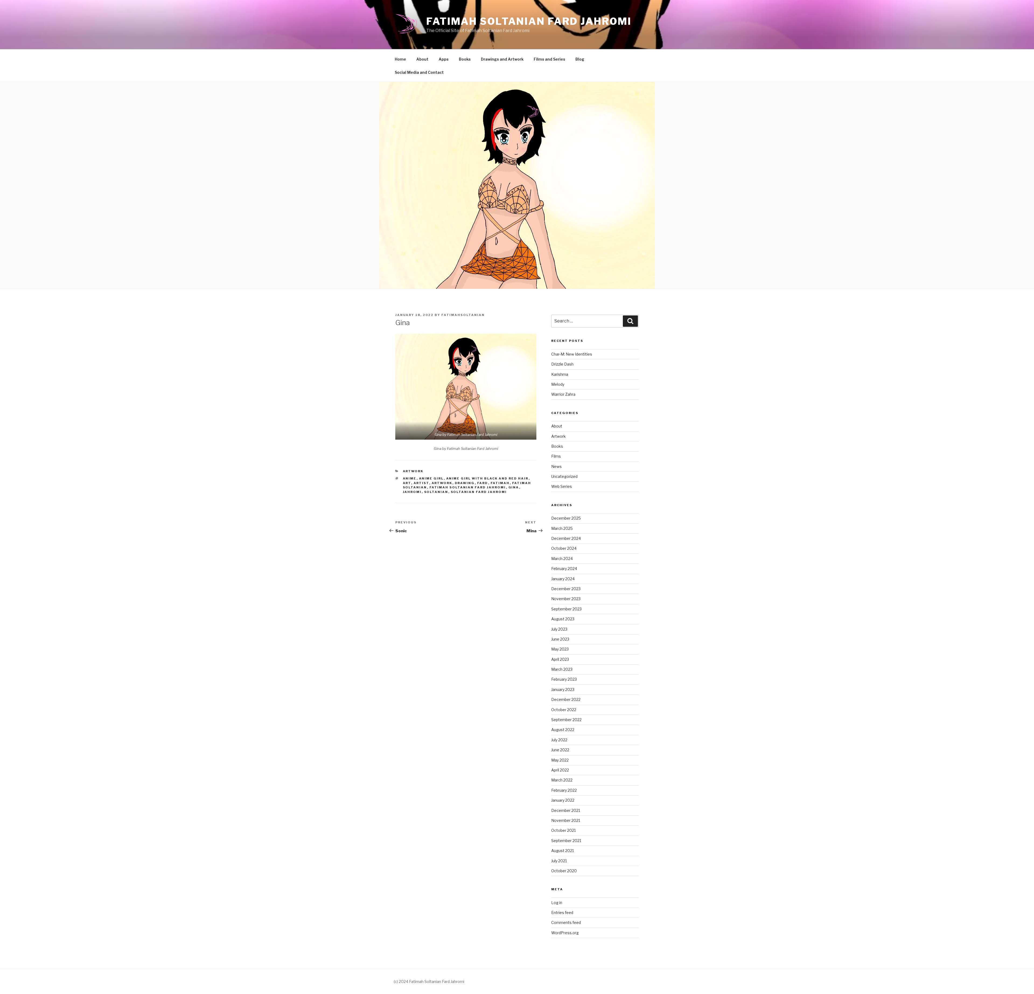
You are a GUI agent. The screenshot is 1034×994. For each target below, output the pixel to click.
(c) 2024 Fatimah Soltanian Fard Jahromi (429, 981)
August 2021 (562, 850)
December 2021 (565, 810)
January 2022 (562, 800)
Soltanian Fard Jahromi (479, 492)
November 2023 (566, 598)
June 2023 (560, 639)
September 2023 (566, 609)
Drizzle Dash (562, 364)
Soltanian (436, 492)
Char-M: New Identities (571, 354)
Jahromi (412, 492)
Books (465, 59)
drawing (465, 483)
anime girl (431, 478)
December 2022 (566, 699)
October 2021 (563, 830)
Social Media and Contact (419, 72)
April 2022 (560, 770)
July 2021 (559, 861)
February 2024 (564, 568)
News (556, 466)
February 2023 (564, 679)
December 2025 (566, 518)
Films (556, 456)
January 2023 (562, 689)
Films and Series (549, 59)
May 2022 (560, 760)
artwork (442, 483)
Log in (556, 902)
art (407, 483)
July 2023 (559, 629)
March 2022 (561, 780)
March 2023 (561, 669)
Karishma (559, 374)
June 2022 (560, 750)
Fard (482, 483)
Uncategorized (564, 476)
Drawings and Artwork (502, 59)
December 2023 (566, 588)
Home (400, 59)
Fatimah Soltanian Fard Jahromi (528, 21)
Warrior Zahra (563, 394)
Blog (579, 59)
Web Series (561, 486)
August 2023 (562, 619)
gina (513, 487)
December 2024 (566, 538)
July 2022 (559, 740)
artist (421, 483)
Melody (557, 384)
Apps (444, 59)
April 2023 (560, 659)
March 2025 (562, 528)
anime (410, 478)
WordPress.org (565, 932)
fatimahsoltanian (463, 315)
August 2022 (562, 729)
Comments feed (566, 922)
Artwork (413, 471)
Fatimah (500, 483)
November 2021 (565, 820)
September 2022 (566, 719)
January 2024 (563, 578)
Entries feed (562, 912)
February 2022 (564, 790)
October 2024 (564, 548)
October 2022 (563, 709)
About (422, 59)
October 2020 (564, 870)
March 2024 (562, 558)
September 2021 (566, 840)
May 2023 (560, 649)
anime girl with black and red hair (487, 478)
